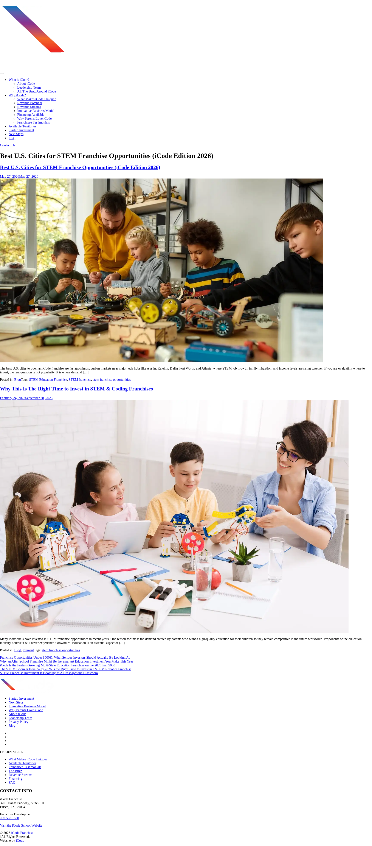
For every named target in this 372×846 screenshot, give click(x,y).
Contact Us (7, 145)
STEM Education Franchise (48, 379)
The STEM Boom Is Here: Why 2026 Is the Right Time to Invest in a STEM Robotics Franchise (65, 669)
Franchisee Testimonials (33, 122)
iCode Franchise (22, 833)
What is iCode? (19, 79)
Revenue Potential (29, 103)
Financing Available (30, 114)
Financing (15, 778)
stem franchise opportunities (112, 379)
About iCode (26, 83)
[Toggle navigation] (1, 73)
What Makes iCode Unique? (36, 99)
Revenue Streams (29, 107)
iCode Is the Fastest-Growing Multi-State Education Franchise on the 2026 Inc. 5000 (57, 665)
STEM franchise (80, 379)
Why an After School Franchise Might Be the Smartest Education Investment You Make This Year (66, 661)
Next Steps (16, 134)
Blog (17, 379)
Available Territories (22, 126)
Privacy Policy (18, 722)
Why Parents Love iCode (34, 118)
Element (28, 650)
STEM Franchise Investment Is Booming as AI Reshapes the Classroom (49, 673)
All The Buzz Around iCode (36, 91)
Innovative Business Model (35, 111)
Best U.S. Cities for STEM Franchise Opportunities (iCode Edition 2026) (80, 167)
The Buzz (15, 771)
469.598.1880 (9, 818)
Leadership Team (29, 87)
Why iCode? (17, 95)
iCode (20, 840)
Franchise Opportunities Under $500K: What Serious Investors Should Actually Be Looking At (65, 657)
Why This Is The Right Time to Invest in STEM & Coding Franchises (76, 389)
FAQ (12, 138)
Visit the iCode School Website (21, 825)
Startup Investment (21, 130)
